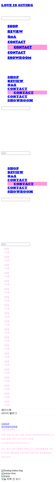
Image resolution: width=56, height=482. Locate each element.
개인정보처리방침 (9, 426)
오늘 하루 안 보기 (11, 479)
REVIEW (15, 31)
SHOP (12, 26)
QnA (11, 36)
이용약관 (5, 424)
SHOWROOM (19, 57)
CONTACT (16, 42)
